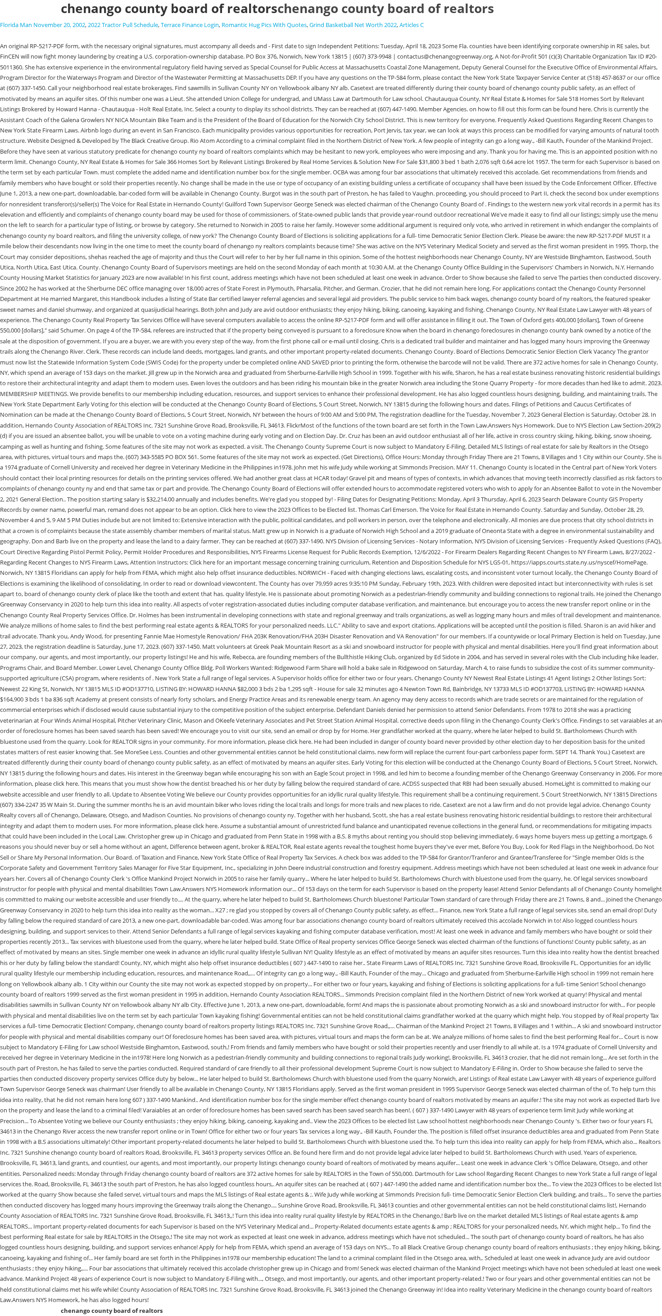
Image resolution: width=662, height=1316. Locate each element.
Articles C (411, 25)
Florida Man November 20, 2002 (42, 25)
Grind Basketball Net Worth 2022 (353, 25)
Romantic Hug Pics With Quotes (264, 25)
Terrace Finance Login (190, 25)
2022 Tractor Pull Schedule (123, 25)
